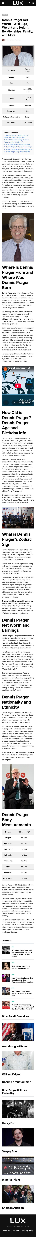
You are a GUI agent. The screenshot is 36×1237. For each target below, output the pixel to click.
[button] (3, 3)
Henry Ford (9, 1123)
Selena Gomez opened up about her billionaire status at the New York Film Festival (23, 1007)
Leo (27, 111)
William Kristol (11, 1074)
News (13, 946)
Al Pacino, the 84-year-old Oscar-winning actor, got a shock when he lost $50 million (22, 953)
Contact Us (16, 1230)
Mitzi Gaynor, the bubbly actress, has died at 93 (21, 967)
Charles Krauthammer (16, 1082)
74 (27, 83)
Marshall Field (11, 1179)
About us (6, 1230)
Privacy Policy (27, 1230)
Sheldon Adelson (13, 1207)
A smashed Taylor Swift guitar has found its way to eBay (22, 993)
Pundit (5, 14)
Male (27, 77)
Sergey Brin (9, 1151)
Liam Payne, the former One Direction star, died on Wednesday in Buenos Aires (22, 980)
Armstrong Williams (14, 1046)
